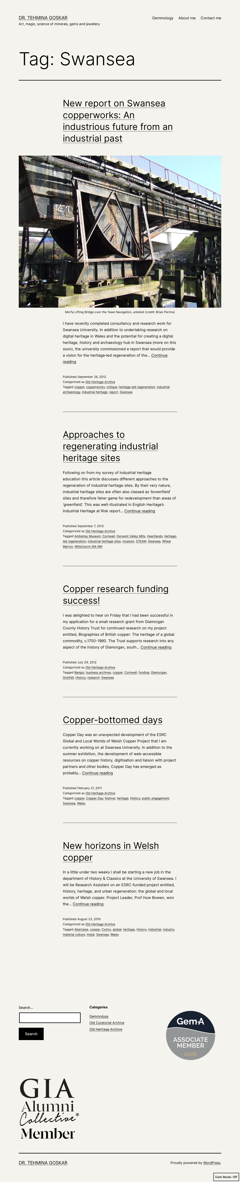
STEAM (141, 541)
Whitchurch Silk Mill (88, 546)
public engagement (155, 798)
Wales (81, 803)
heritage (122, 798)
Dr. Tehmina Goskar (43, 17)
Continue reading (139, 511)
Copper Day (94, 798)
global (117, 929)
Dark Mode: (223, 1177)
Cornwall (108, 536)
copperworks (95, 387)
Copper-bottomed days (113, 719)
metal (90, 934)
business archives (98, 672)
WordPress (211, 1163)
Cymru (106, 929)
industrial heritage (94, 392)
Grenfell (68, 677)
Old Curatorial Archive (106, 1023)
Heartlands (155, 536)
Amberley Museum (87, 536)
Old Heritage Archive (100, 382)
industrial (154, 929)
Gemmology (162, 18)
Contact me (211, 18)
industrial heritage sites (104, 541)
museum (128, 541)
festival (110, 798)
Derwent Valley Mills (131, 536)
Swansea (126, 392)
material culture (74, 934)
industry (168, 929)
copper (79, 387)
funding (144, 672)
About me (187, 18)
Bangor (79, 672)
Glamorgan (158, 672)
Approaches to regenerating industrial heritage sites (110, 446)
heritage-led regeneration (137, 387)
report (113, 392)
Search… (26, 1007)
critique (111, 387)
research (93, 677)
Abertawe (81, 929)
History (81, 677)
